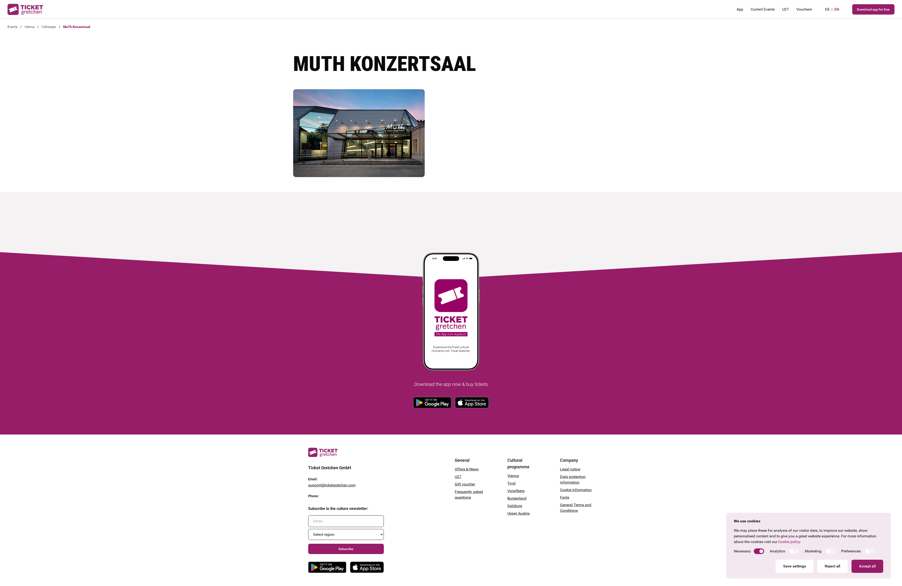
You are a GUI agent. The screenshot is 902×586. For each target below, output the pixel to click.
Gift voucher (465, 484)
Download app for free (873, 9)
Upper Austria (518, 513)
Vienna (29, 27)
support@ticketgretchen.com (332, 485)
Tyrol (511, 483)
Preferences (851, 551)
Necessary (742, 551)
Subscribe (345, 549)
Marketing (813, 551)
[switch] (759, 551)
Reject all (832, 566)
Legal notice (570, 469)
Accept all (867, 566)
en (836, 9)
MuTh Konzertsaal (76, 27)
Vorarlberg (516, 491)
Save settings (794, 566)
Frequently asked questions (469, 494)
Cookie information (576, 490)
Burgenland (516, 498)
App (740, 9)
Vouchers (804, 9)
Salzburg (514, 506)
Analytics (777, 551)
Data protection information (573, 479)
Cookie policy (789, 541)
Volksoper (49, 27)
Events (12, 27)
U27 (785, 9)
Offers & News (466, 469)
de (827, 9)
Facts (564, 497)
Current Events (763, 9)
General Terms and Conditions (575, 508)
